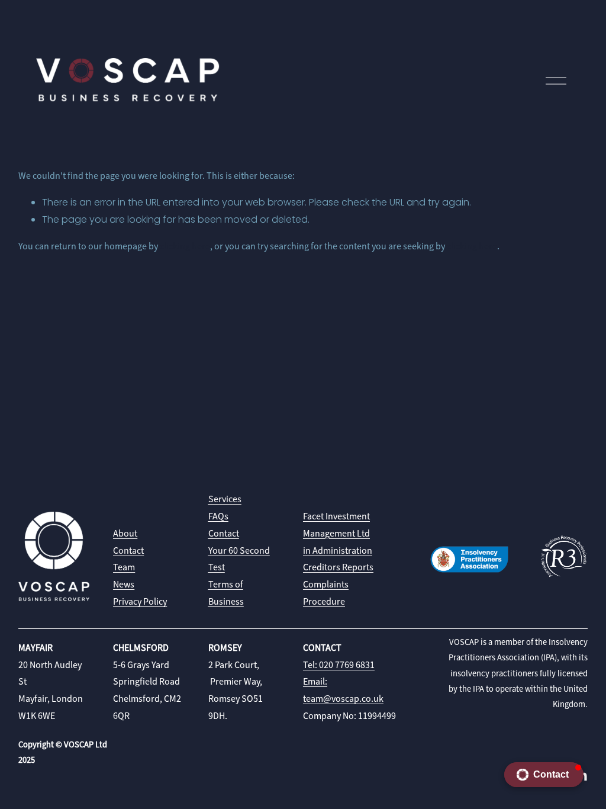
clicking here (185, 246)
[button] (544, 774)
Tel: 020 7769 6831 (339, 665)
